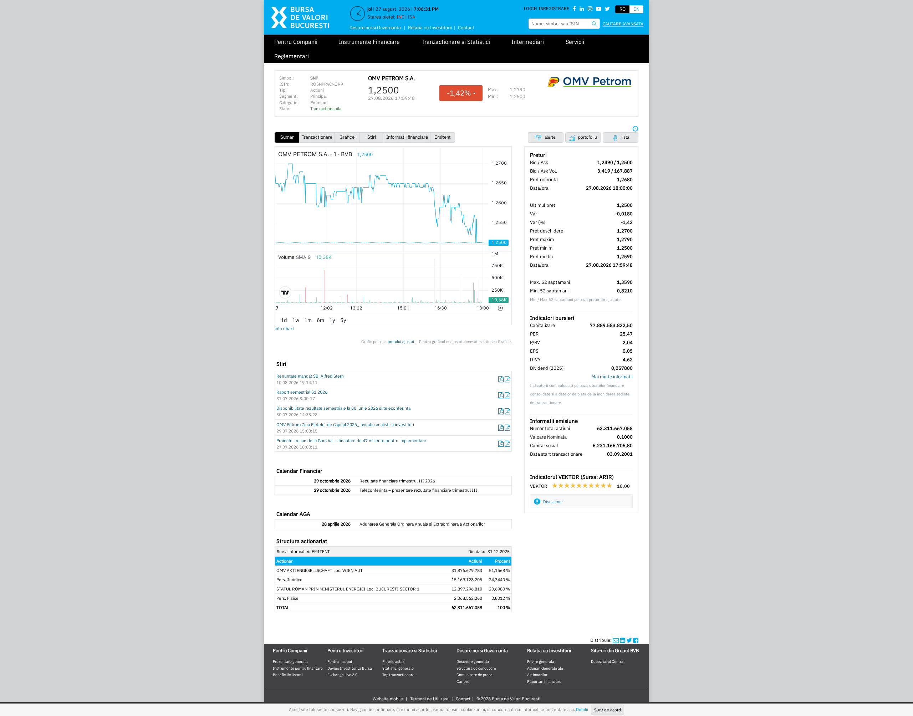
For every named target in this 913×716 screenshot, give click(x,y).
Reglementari (291, 56)
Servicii (575, 41)
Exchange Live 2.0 (342, 674)
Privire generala (540, 661)
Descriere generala (472, 661)
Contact (466, 28)
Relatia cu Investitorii (430, 28)
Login (530, 8)
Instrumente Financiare (369, 41)
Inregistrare (554, 8)
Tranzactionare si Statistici (456, 41)
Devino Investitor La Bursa (349, 668)
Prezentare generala (290, 661)
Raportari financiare (544, 681)
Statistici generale (398, 668)
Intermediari (527, 41)
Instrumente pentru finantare (298, 668)
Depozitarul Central (607, 661)
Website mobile (388, 698)
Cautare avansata (623, 23)
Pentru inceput (339, 661)
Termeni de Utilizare (429, 698)
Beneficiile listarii (288, 674)
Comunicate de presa (474, 674)
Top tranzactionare (398, 674)
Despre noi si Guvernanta (375, 28)
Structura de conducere (476, 668)
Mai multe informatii (612, 377)
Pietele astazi (394, 661)
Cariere (462, 681)
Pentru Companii (295, 41)
